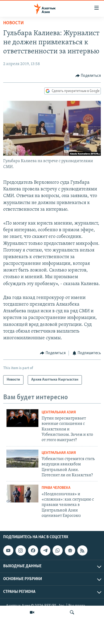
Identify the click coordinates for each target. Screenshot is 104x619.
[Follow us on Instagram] (20, 550)
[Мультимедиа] (32, 612)
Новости (13, 23)
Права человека (56, 488)
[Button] (88, 75)
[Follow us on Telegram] (45, 550)
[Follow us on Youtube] (8, 550)
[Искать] (72, 612)
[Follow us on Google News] (70, 550)
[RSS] (82, 550)
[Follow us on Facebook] (33, 550)
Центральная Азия (59, 412)
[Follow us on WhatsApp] (58, 550)
